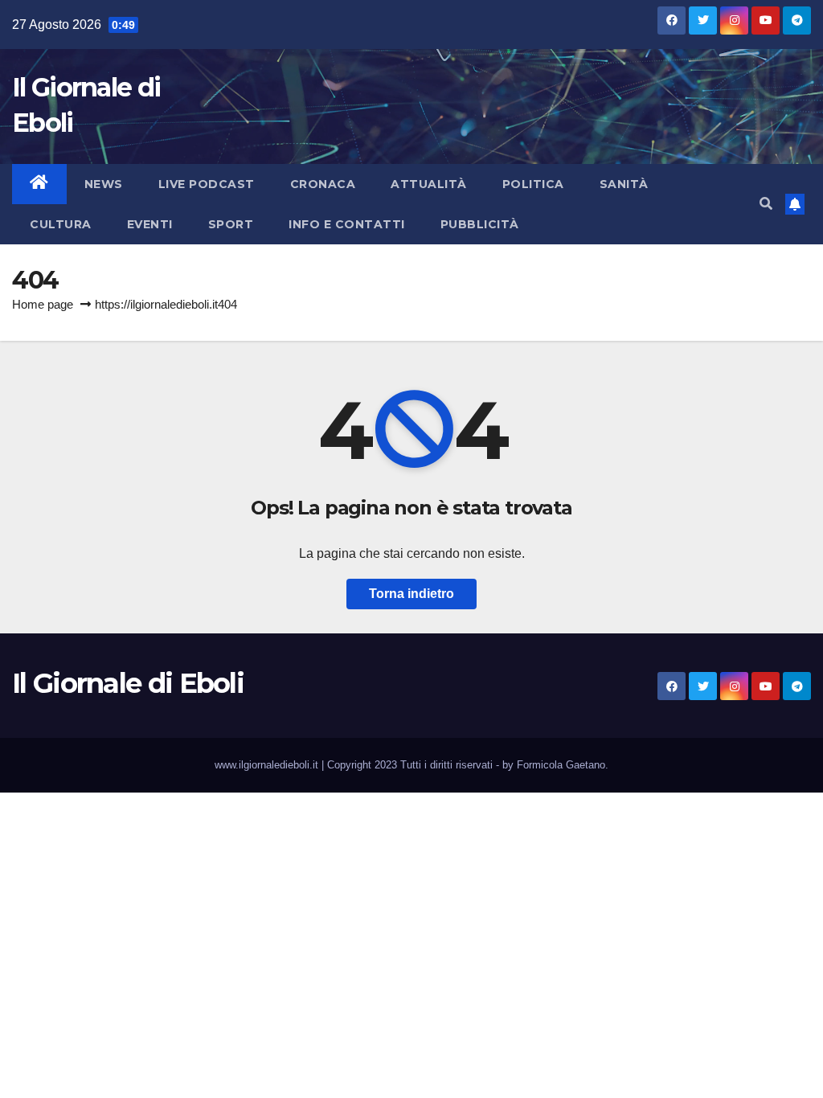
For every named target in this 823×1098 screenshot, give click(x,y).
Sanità (624, 184)
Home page (42, 304)
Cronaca (323, 184)
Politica (533, 184)
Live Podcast (206, 184)
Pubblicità (479, 224)
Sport (231, 224)
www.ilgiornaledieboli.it (268, 765)
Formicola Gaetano (561, 765)
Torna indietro (411, 593)
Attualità (429, 184)
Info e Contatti (347, 224)
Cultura (61, 224)
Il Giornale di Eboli (128, 683)
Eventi (150, 224)
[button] (766, 204)
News (103, 184)
